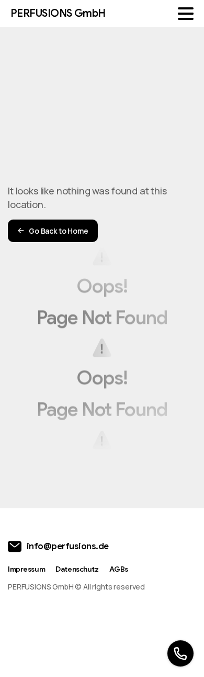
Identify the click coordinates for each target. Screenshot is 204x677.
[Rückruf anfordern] (180, 653)
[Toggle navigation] (185, 14)
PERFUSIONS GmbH (58, 13)
